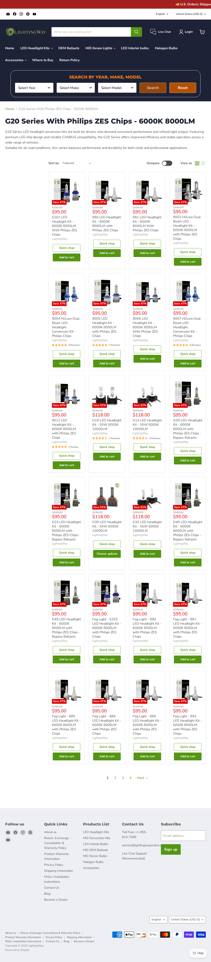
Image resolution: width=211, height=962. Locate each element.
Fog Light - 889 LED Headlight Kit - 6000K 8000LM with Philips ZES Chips (147, 725)
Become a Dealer (56, 900)
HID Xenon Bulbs (95, 856)
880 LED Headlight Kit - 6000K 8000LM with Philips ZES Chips (106, 224)
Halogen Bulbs (166, 48)
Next (141, 778)
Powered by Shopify (17, 950)
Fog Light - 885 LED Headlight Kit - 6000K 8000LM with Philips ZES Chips (66, 725)
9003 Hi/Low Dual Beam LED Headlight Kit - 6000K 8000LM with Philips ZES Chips (187, 228)
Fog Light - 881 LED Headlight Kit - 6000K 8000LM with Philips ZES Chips (187, 628)
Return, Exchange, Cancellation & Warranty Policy (56, 843)
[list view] (203, 163)
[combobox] (34, 88)
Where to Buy (42, 60)
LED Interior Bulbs (95, 844)
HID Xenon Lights (99, 48)
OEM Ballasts (68, 48)
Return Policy (69, 60)
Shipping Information (58, 871)
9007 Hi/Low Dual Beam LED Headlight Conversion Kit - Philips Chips (187, 327)
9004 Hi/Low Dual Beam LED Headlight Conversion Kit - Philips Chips (66, 327)
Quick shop (66, 248)
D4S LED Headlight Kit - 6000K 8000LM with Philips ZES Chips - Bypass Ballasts (66, 628)
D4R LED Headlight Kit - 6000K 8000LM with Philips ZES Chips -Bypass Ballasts (187, 531)
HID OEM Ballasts (95, 850)
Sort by (53, 163)
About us (50, 832)
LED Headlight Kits (35, 48)
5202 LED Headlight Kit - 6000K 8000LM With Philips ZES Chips (64, 226)
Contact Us (51, 888)
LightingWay (59, 239)
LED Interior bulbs (135, 48)
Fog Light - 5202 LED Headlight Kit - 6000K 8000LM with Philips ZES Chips (106, 628)
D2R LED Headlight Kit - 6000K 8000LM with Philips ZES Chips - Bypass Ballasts (187, 429)
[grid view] (197, 163)
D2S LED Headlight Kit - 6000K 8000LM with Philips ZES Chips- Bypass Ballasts (66, 531)
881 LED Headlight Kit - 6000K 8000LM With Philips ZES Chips (147, 224)
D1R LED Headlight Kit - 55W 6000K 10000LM (107, 424)
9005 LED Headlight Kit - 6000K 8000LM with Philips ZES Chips (104, 327)
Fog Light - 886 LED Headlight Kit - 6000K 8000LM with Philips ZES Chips (106, 725)
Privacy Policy (53, 865)
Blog (47, 894)
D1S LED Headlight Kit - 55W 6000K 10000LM (147, 424)
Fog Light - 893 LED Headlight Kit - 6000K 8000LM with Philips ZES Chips (187, 725)
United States (189, 14)
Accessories (14, 60)
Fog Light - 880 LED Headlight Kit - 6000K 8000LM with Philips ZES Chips (147, 628)
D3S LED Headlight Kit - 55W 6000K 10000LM (147, 526)
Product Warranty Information (23, 937)
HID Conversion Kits (96, 838)
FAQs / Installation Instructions (23, 941)
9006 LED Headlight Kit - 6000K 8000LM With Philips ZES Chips (145, 327)
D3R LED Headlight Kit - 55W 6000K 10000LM (107, 526)
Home (9, 48)
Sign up (170, 849)
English (160, 14)
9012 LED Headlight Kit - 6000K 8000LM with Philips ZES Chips (64, 429)
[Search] (136, 32)
